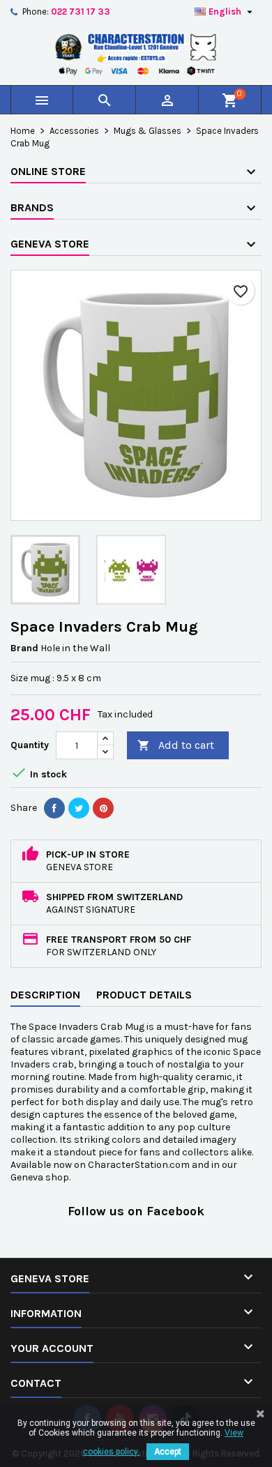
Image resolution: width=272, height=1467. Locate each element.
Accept (167, 1452)
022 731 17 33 (80, 11)
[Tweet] (78, 808)
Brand (24, 648)
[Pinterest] (103, 808)
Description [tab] (45, 994)
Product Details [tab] (144, 994)
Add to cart (175, 745)
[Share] (54, 808)
